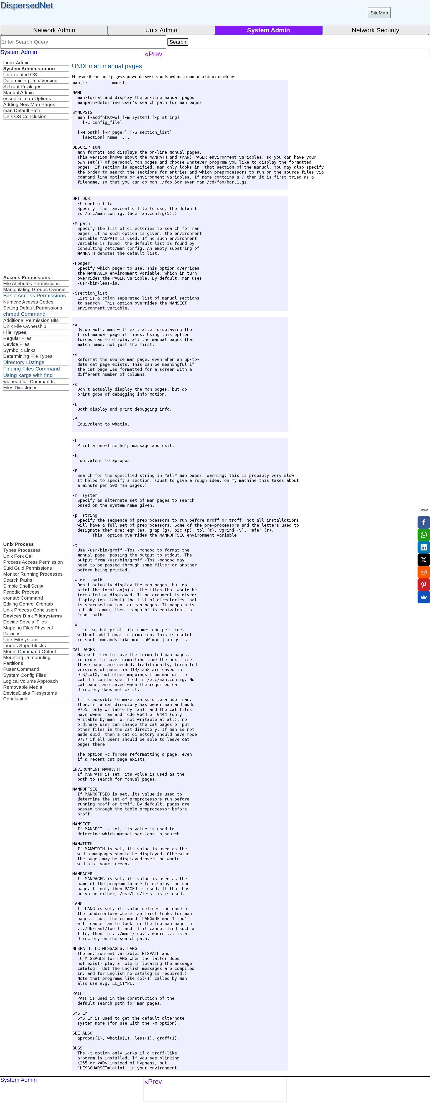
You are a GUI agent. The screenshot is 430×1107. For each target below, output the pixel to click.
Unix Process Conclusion (30, 610)
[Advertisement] (36, 200)
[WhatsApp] (424, 535)
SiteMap (379, 12)
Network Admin (54, 30)
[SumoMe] (424, 597)
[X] (424, 560)
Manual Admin (18, 92)
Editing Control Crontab (28, 604)
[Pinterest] (424, 584)
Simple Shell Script (23, 586)
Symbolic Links (19, 350)
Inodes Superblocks (24, 645)
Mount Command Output (29, 651)
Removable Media (22, 687)
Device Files (16, 344)
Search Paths (17, 580)
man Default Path (21, 110)
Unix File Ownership (24, 326)
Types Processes (22, 550)
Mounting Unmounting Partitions (27, 660)
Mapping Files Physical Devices (28, 630)
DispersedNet (26, 5)
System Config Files (24, 675)
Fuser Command (21, 669)
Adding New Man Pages (29, 104)
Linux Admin (16, 62)
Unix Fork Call (18, 556)
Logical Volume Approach (30, 681)
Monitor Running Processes (33, 574)
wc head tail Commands (29, 381)
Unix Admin (161, 30)
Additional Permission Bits (31, 320)
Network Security (375, 30)
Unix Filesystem (20, 639)
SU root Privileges (22, 86)
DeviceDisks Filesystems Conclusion (30, 695)
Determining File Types (28, 356)
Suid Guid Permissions (27, 568)
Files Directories (20, 387)
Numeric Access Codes (28, 302)
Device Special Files (25, 621)
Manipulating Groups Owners (34, 289)
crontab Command (23, 598)
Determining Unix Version (30, 80)
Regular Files (17, 338)
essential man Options (27, 98)
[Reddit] (424, 572)
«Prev (153, 54)
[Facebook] (424, 522)
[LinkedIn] (424, 547)
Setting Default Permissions (32, 307)
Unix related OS (20, 74)
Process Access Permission (33, 562)
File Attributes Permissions (31, 283)
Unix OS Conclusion (25, 116)
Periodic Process (21, 592)
